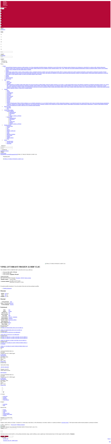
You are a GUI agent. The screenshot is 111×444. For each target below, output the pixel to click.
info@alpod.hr (3, 7)
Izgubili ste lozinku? (5, 150)
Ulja (7, 128)
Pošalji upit (4, 283)
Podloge (8, 136)
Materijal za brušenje (11, 134)
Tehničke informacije (7, 288)
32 (9, 321)
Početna (2, 154)
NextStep (9, 83)
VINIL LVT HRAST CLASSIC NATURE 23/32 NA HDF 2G (13, 340)
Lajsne (8, 133)
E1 (9, 324)
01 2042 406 (3, 354)
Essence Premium (9, 77)
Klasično (12, 304)
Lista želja (5, 404)
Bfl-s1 (10, 322)
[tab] (56, 288)
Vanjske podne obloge (7, 414)
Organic (8, 100)
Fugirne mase (9, 135)
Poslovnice (5, 5)
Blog (4, 405)
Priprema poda (10, 126)
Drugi (8, 138)
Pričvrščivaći (12, 113)
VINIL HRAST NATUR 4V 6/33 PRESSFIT (10, 334)
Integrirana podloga (12, 319)
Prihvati (2, 436)
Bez (9, 312)
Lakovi (8, 129)
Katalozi (4, 3)
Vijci (10, 114)
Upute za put (3, 361)
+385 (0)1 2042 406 (5, 367)
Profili (8, 131)
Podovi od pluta (7, 154)
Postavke (72, 434)
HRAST (11, 303)
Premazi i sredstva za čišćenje (15, 115)
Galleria (7, 75)
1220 (6, 293)
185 (5, 295)
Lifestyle (8, 99)
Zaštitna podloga (10, 137)
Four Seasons (8, 78)
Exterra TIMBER (10, 111)
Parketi (4, 409)
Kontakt (4, 1)
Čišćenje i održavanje (11, 130)
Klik (9, 315)
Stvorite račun (3, 153)
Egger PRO (9, 93)
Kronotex (9, 98)
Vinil (11, 301)
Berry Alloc (9, 82)
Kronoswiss (9, 97)
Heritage (7, 76)
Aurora (8, 81)
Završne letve (12, 121)
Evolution (9, 94)
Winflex (58, 86)
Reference (5, 2)
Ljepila (8, 127)
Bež (9, 309)
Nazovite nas (4, 60)
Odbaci (6, 436)
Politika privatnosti (21, 424)
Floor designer (6, 399)
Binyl (8, 90)
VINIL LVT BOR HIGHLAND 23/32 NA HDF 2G (11, 330)
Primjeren (10, 318)
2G (9, 314)
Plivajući (10, 317)
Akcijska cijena (10, 142)
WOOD (16, 154)
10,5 (5, 296)
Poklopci (11, 122)
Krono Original (10, 96)
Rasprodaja (9, 143)
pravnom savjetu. (65, 422)
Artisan (7, 70)
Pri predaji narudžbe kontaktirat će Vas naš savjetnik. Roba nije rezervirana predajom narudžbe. (20, 286)
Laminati (5, 410)
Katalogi (5, 415)
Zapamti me (4, 149)
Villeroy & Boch (58, 104)
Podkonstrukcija (12, 112)
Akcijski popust (10, 141)
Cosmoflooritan (10, 92)
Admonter (57, 68)
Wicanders (9, 107)
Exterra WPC (9, 116)
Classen (8, 91)
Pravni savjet (13, 424)
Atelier (57, 73)
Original (8, 101)
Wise (8, 108)
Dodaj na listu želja (4, 276)
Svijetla (10, 311)
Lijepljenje (15, 317)
